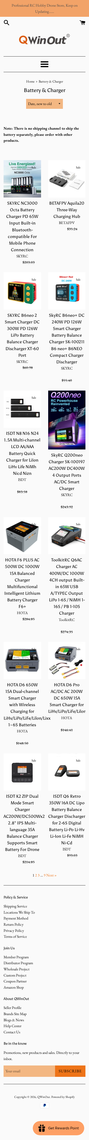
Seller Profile (12, 1007)
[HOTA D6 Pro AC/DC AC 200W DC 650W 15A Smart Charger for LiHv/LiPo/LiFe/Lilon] (67, 660)
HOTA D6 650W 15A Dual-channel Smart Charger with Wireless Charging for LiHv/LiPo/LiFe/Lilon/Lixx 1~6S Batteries (27, 704)
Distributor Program (18, 962)
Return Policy (13, 924)
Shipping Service (15, 906)
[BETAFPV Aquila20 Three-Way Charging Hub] (67, 179)
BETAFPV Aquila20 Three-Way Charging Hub (66, 210)
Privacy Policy (14, 930)
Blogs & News (14, 1019)
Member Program (16, 957)
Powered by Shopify (63, 1097)
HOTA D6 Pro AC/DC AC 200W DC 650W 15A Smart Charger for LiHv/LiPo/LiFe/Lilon (67, 698)
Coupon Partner (15, 981)
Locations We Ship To (19, 912)
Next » (51, 875)
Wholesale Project (16, 969)
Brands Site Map (15, 1013)
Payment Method (16, 918)
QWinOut (43, 1097)
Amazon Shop (14, 987)
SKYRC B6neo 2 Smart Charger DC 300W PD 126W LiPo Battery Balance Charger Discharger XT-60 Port (22, 335)
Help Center (12, 1025)
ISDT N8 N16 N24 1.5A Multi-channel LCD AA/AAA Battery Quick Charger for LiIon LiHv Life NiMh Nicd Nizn (22, 453)
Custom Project (15, 975)
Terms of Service (15, 936)
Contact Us (12, 1032)
